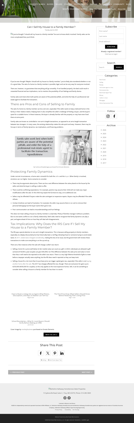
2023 (104, 141)
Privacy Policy (58, 409)
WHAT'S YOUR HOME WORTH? (75, 9)
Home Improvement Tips (106, 103)
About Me (122, 9)
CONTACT (68, 4)
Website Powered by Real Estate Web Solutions (67, 417)
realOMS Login (85, 420)
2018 (104, 159)
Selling (44, 360)
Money (101, 95)
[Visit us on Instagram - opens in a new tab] (108, 116)
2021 (104, 148)
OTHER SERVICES (81, 4)
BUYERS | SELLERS (54, 4)
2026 (104, 130)
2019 (104, 156)
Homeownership (103, 90)
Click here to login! (111, 54)
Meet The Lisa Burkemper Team (103, 9)
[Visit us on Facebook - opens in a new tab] (114, 116)
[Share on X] (47, 353)
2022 (104, 145)
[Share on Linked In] (62, 353)
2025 (104, 134)
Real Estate (102, 79)
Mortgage (102, 100)
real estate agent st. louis (106, 87)
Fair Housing (76, 409)
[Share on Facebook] (40, 353)
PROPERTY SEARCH (37, 4)
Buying (101, 85)
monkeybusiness (27, 329)
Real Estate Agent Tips (55, 360)
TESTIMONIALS (105, 4)
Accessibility (68, 409)
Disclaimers (77, 420)
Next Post (86, 372)
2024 (104, 137)
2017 (104, 163)
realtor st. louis (103, 98)
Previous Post (18, 372)
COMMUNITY (118, 4)
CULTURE (93, 4)
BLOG (128, 4)
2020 (104, 152)
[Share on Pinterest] (54, 353)
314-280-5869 (86, 393)
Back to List (51, 335)
